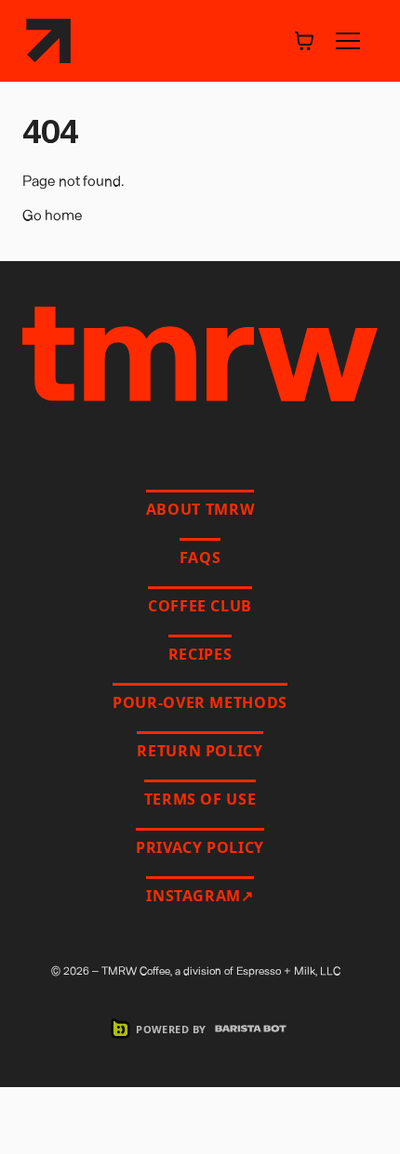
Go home (52, 214)
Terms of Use (200, 799)
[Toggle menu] (348, 41)
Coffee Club (200, 606)
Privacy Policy (200, 847)
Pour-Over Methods (200, 702)
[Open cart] (304, 40)
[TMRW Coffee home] (48, 41)
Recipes (200, 654)
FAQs (200, 557)
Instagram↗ (199, 895)
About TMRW (200, 509)
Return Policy (199, 751)
